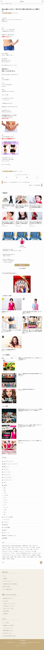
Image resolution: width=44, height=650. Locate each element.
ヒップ (5, 504)
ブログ (4, 482)
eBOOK (5, 530)
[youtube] (23, 268)
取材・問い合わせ (6, 586)
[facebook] (19, 268)
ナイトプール (21, 551)
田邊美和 (3, 558)
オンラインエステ (7, 471)
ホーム (4, 575)
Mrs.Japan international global (16, 545)
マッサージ (13, 553)
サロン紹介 (5, 601)
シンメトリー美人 (29, 549)
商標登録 (5, 538)
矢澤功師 (12, 558)
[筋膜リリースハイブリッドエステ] (22, 1)
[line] (22, 268)
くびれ (7, 171)
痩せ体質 (8, 558)
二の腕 (5, 509)
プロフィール (6, 532)
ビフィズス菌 (33, 551)
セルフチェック (4, 551)
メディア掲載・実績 (7, 589)
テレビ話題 (16, 551)
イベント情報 (6, 622)
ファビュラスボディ (7, 477)
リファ (39, 553)
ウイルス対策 (32, 547)
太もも (5, 512)
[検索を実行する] (41, 562)
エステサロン (6, 469)
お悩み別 (5, 485)
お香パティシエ (35, 545)
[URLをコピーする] (37, 177)
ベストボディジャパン (6, 553)
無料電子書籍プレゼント (8, 630)
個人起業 (38, 555)
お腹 (4, 171)
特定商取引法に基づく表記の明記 (10, 583)
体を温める (34, 555)
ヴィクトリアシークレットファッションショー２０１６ (11, 555)
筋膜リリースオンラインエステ (9, 603)
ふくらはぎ (6, 495)
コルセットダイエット (15, 549)
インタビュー (6, 522)
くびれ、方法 (4, 547)
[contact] (25, 268)
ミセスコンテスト (7, 474)
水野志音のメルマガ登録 (8, 625)
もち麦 (13, 547)
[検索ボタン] (42, 1)
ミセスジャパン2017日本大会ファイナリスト (23, 553)
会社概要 (5, 578)
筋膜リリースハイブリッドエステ (10, 463)
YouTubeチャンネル (7, 633)
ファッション (6, 507)
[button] (7, 177)
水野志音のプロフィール (8, 598)
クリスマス (8, 549)
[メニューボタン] (1, 1)
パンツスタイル (27, 551)
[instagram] (20, 268)
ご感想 (9, 547)
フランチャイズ (6, 519)
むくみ (5, 497)
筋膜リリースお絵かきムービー (9, 535)
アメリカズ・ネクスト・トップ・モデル (22, 547)
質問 (4, 487)
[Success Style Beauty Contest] (22, 284)
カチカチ (3, 549)
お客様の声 (5, 524)
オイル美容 (38, 547)
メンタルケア (35, 553)
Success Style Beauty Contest (9, 635)
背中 (4, 514)
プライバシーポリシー (7, 581)
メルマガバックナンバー (8, 461)
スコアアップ (36, 549)
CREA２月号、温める (6, 545)
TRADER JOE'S (25, 545)
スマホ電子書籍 (6, 527)
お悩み (30, 545)
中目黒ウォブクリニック (26, 555)
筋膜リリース (16, 171)
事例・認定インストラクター (9, 606)
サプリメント (23, 549)
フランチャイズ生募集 (8, 517)
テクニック (11, 551)
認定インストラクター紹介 (8, 608)
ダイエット (10, 171)
